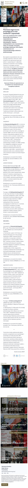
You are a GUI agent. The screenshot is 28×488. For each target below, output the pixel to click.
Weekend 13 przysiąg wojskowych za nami (14, 425)
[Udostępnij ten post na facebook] (14, 356)
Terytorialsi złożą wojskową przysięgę (12, 458)
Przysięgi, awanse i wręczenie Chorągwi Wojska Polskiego (12, 409)
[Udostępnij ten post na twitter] (19, 356)
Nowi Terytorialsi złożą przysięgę (14, 443)
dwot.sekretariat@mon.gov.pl (8, 471)
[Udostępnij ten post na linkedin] (17, 356)
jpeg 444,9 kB (6, 385)
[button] (23, 3)
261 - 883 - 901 (5, 473)
